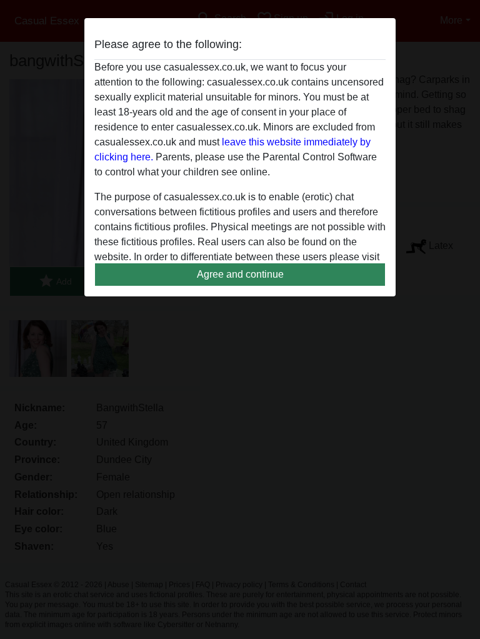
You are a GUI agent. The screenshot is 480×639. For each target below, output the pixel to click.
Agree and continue (240, 274)
